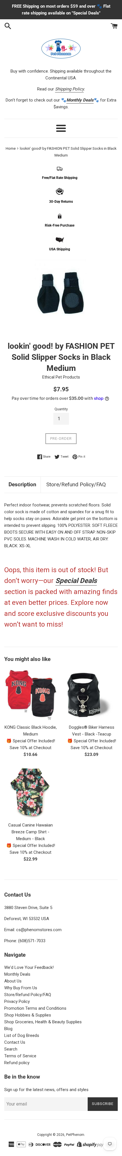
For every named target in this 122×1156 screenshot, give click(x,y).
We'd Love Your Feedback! (29, 967)
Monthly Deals (17, 974)
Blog (8, 1028)
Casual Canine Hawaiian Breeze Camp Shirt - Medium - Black (30, 832)
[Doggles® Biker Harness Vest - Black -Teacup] (91, 695)
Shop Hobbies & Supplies (27, 1015)
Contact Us (14, 1042)
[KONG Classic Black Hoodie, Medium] (30, 695)
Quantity (61, 409)
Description (22, 484)
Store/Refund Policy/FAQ (76, 484)
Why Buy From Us (20, 987)
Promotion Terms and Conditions (35, 1008)
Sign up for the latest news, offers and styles (46, 1089)
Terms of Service (20, 1055)
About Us (13, 981)
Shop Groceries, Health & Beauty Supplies (43, 1021)
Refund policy (17, 1062)
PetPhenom (75, 1135)
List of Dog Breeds (21, 1035)
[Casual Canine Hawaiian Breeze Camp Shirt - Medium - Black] (30, 792)
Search (10, 1049)
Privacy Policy (17, 1001)
